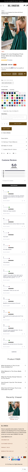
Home (2, 10)
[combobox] (25, 180)
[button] (6, 60)
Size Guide (5, 86)
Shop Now (21, 1)
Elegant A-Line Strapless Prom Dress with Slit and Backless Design (14, 417)
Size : (7, 80)
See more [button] (17, 277)
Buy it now (6, 128)
